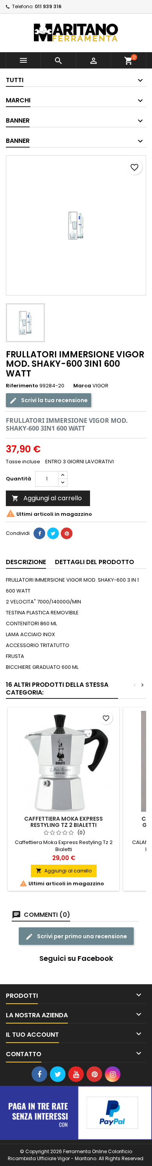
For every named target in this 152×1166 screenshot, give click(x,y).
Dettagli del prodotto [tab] (94, 561)
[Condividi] (39, 533)
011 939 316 (48, 6)
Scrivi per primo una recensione (81, 936)
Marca (82, 385)
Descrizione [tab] (26, 561)
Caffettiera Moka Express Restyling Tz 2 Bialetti (63, 822)
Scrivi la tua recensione (54, 400)
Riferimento (22, 385)
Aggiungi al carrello (47, 498)
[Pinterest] (66, 533)
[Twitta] (53, 533)
